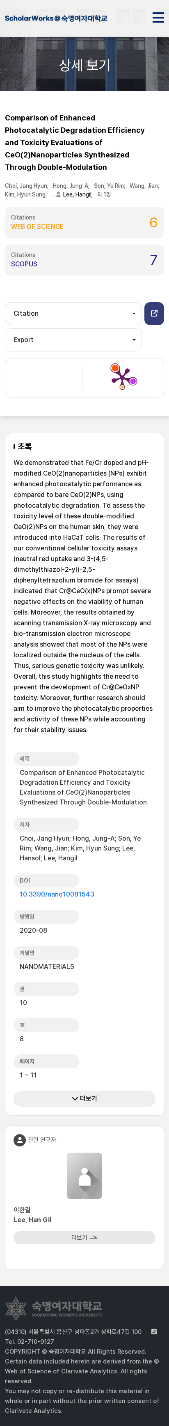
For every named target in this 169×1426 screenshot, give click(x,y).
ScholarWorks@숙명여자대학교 (56, 19)
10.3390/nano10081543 (57, 894)
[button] (154, 313)
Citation (26, 313)
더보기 (87, 1098)
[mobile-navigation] (158, 16)
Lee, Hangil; (78, 194)
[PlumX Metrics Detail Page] (122, 377)
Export (24, 340)
